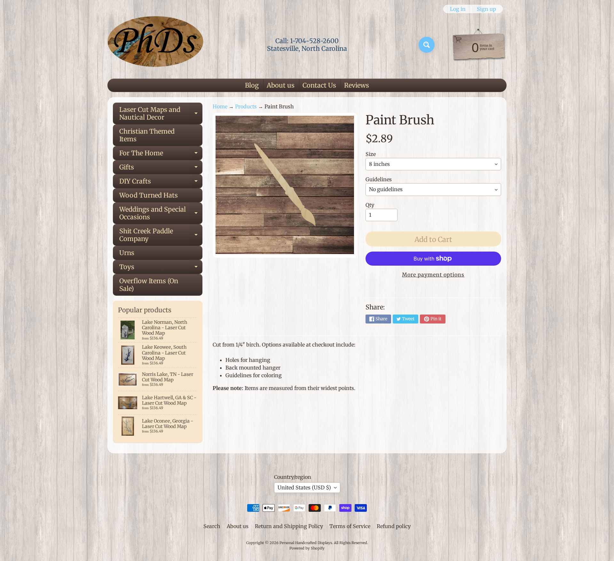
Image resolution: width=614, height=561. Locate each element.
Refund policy (394, 526)
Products (246, 106)
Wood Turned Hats (148, 195)
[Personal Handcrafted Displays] (155, 45)
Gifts (160, 168)
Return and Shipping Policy (289, 526)
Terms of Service (349, 526)
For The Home (160, 154)
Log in (458, 9)
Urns (126, 253)
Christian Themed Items (147, 135)
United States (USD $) (304, 487)
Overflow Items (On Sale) (148, 284)
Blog (252, 85)
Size (371, 154)
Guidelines (379, 179)
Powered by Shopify (307, 548)
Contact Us (319, 85)
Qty (370, 205)
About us (281, 85)
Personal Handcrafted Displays (305, 543)
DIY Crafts (160, 182)
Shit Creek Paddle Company (160, 235)
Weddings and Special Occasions (160, 213)
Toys (160, 268)
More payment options (433, 274)
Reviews (356, 85)
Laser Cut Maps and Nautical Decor (160, 113)
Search (211, 526)
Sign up (486, 9)
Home (220, 106)
